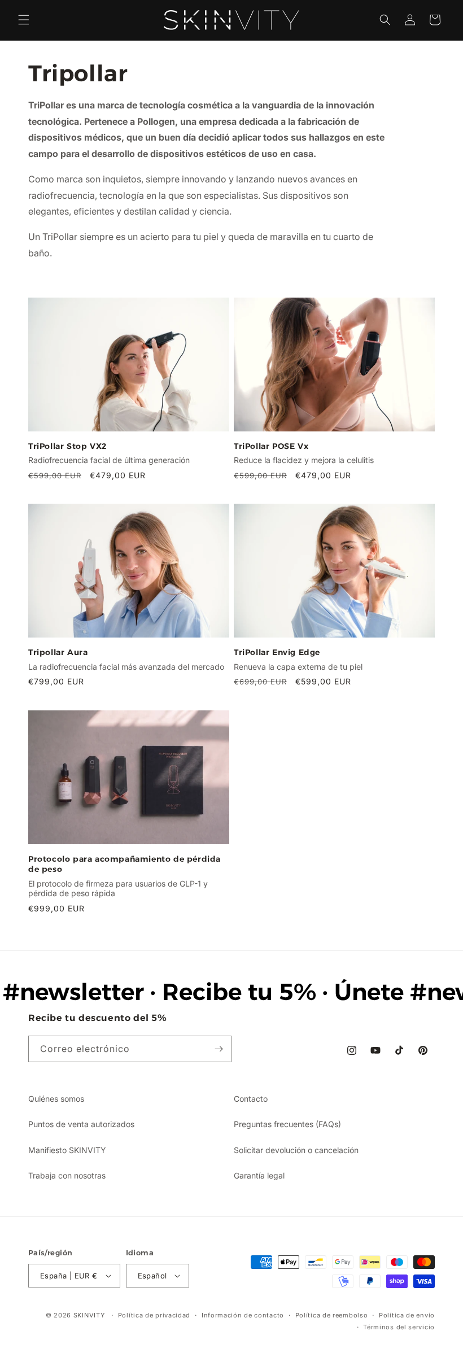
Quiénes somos (56, 1098)
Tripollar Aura (58, 652)
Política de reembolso (331, 1315)
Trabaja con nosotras (67, 1175)
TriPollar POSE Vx (271, 446)
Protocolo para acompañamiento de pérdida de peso (124, 864)
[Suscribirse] (218, 1049)
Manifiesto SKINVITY (67, 1150)
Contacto (251, 1098)
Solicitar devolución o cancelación (296, 1150)
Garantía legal (259, 1175)
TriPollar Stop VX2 (67, 446)
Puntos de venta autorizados (81, 1124)
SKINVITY (89, 1315)
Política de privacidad (154, 1315)
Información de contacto (243, 1315)
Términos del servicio (399, 1327)
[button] (23, 19)
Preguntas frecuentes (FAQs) (287, 1124)
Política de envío (407, 1315)
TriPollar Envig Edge (277, 652)
